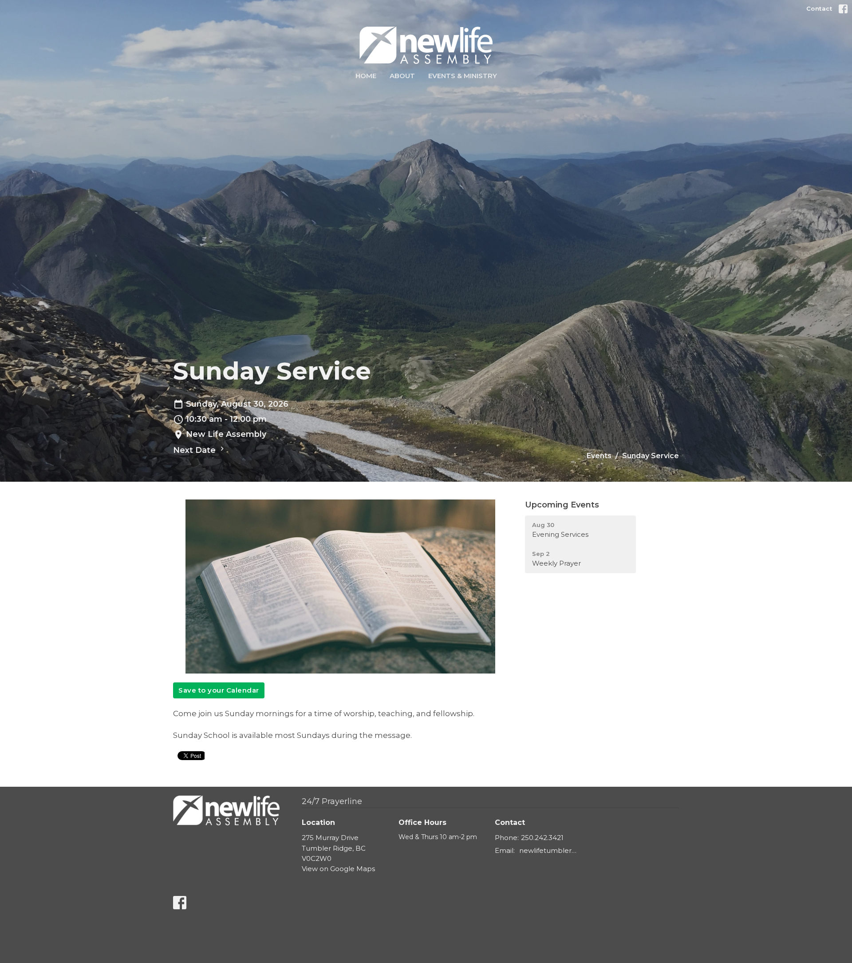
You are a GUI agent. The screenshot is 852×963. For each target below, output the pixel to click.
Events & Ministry (462, 75)
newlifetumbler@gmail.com (551, 850)
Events (599, 456)
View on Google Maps (338, 868)
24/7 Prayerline (332, 801)
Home (365, 75)
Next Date (195, 450)
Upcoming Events (562, 505)
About (402, 75)
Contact (819, 8)
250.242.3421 (542, 837)
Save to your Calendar (218, 690)
